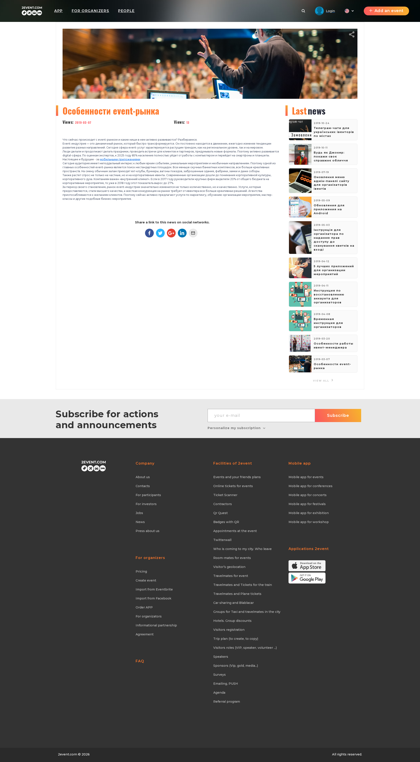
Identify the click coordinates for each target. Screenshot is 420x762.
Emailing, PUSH (225, 684)
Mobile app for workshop (309, 522)
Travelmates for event (230, 576)
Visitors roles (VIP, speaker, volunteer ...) (245, 648)
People (126, 11)
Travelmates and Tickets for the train (242, 585)
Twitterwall (222, 540)
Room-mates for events (232, 558)
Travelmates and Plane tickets (237, 594)
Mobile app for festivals (307, 504)
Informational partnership (156, 625)
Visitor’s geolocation (229, 567)
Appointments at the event (235, 531)
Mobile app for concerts (308, 495)
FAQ (140, 661)
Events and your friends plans (237, 477)
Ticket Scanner (225, 495)
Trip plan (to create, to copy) (235, 639)
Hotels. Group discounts (232, 621)
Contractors (222, 504)
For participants (148, 495)
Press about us (147, 531)
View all (321, 380)
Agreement (145, 634)
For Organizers (90, 11)
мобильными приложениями (120, 159)
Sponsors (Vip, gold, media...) (235, 666)
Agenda (219, 693)
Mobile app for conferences (310, 486)
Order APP (144, 607)
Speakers (220, 657)
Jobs (139, 513)
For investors (146, 504)
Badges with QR (226, 522)
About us (143, 477)
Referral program (226, 702)
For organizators (149, 616)
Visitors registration (229, 630)
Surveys (219, 675)
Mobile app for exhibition (309, 513)
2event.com (67, 754)
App (58, 11)
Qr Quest (220, 513)
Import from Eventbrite (154, 589)
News (140, 522)
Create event (146, 580)
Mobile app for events (306, 477)
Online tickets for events (233, 486)
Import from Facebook (153, 598)
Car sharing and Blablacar (233, 603)
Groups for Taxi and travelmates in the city (246, 612)
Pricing (141, 571)
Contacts (143, 486)
